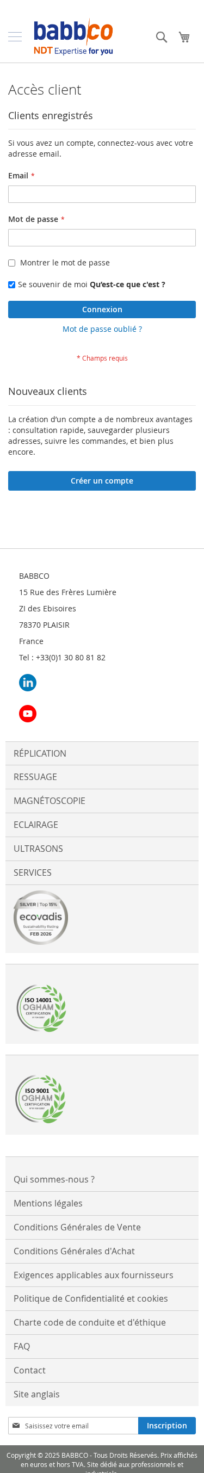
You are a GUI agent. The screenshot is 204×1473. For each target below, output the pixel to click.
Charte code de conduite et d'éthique (90, 1322)
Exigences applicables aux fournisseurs (94, 1275)
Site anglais (37, 1394)
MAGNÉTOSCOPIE (49, 801)
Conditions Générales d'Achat (74, 1251)
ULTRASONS (38, 849)
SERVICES (33, 872)
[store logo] (73, 36)
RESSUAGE (35, 777)
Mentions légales (48, 1203)
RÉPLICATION (40, 753)
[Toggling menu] (15, 36)
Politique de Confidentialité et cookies (91, 1298)
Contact (30, 1370)
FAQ (22, 1346)
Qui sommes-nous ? (54, 1179)
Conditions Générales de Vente (77, 1227)
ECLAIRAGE (36, 825)
